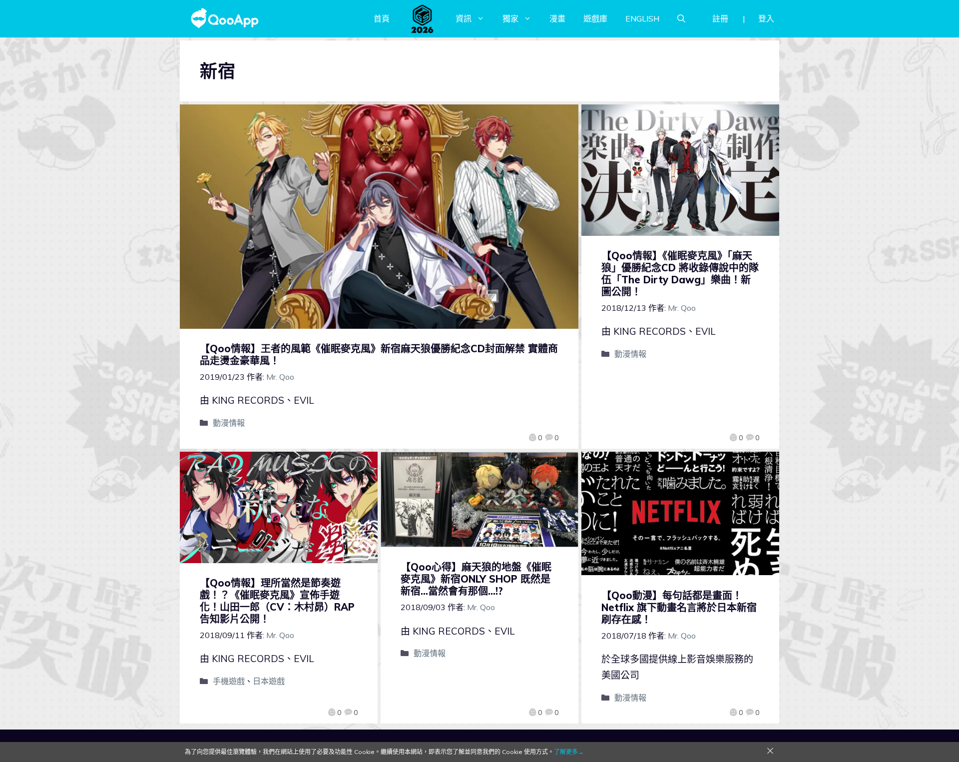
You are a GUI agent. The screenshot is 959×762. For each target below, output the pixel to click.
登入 (766, 18)
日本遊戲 (269, 681)
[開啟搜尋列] (681, 18)
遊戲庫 (595, 18)
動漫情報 (229, 423)
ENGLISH (642, 18)
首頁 (382, 18)
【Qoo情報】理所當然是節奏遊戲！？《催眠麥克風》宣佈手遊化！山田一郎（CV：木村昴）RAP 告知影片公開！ (277, 601)
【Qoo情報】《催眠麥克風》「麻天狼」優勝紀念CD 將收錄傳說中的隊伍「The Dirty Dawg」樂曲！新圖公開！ (680, 273)
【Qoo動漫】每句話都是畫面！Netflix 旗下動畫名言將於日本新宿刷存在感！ (679, 607)
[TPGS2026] (423, 18)
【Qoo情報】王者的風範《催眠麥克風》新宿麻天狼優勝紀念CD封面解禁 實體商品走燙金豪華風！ (379, 354)
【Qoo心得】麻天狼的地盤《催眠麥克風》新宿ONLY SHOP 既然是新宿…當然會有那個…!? (476, 579)
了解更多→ (569, 752)
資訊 (464, 18)
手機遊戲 (229, 681)
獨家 (510, 18)
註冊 (720, 18)
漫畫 (557, 18)
